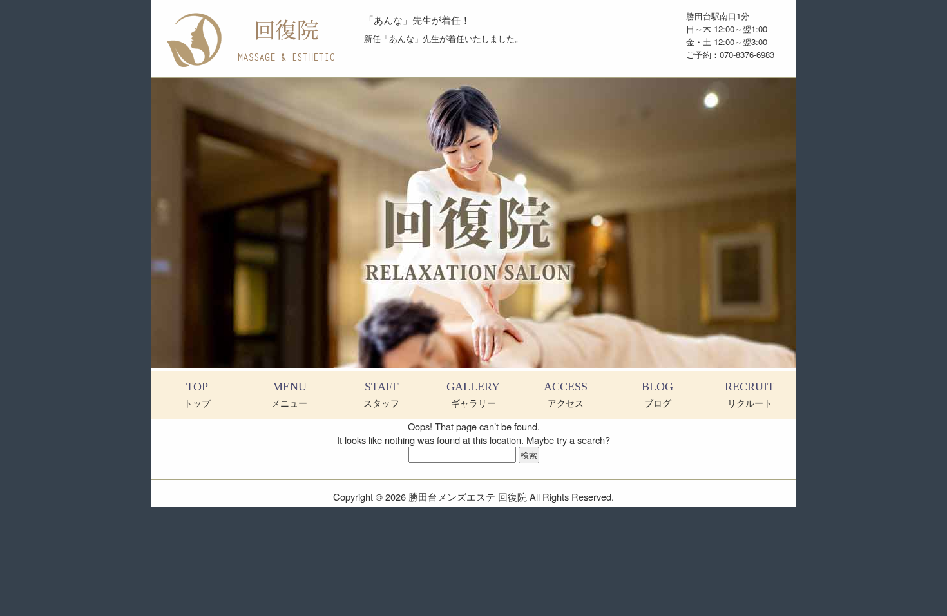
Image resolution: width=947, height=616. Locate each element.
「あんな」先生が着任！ (417, 19)
